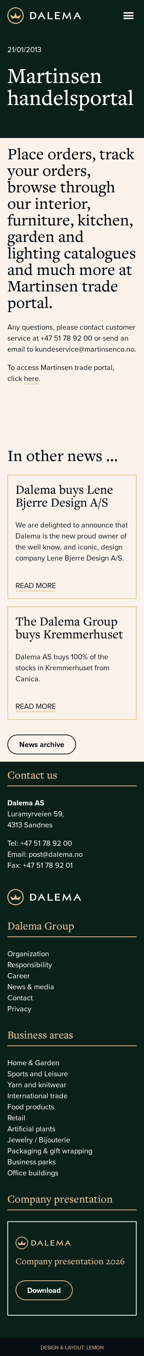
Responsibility (29, 964)
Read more (36, 585)
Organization (28, 953)
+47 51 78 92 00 (46, 843)
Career (18, 975)
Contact (20, 997)
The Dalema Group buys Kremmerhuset (69, 627)
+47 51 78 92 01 (48, 865)
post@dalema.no (56, 854)
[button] (128, 15)
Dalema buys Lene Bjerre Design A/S (64, 495)
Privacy (19, 1008)
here (31, 378)
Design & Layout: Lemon (72, 1347)
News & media (30, 986)
